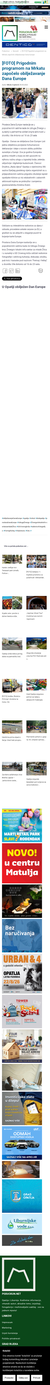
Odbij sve (23, 1378)
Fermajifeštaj (10, 531)
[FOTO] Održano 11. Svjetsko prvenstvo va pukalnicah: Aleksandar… (35, 575)
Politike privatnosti (11, 1338)
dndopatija (41, 518)
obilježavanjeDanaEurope (12, 518)
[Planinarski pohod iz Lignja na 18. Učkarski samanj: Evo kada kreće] (36, 726)
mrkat (33, 518)
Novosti (16, 51)
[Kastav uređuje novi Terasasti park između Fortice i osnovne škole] (12, 559)
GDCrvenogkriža (24, 527)
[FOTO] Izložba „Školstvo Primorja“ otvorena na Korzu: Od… (11, 699)
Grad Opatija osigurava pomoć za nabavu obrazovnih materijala (34, 697)
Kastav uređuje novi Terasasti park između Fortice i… (10, 570)
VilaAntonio (20, 531)
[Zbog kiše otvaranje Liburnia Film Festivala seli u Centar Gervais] (36, 643)
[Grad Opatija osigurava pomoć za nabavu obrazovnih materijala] (36, 684)
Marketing (7, 1328)
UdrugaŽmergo (24, 522)
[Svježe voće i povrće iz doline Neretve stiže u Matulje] (12, 603)
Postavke (9, 1378)
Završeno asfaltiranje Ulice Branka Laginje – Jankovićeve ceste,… (12, 778)
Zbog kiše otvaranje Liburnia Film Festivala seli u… (36, 656)
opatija (26, 518)
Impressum (7, 1322)
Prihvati (36, 1378)
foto (28, 531)
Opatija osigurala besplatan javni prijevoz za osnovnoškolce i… (36, 782)
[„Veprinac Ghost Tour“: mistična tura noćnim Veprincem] (36, 603)
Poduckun (6, 51)
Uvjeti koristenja (10, 1333)
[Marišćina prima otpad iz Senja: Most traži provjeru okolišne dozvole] (12, 727)
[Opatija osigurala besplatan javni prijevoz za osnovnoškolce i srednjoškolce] (36, 768)
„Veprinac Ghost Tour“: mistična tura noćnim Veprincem (34, 616)
